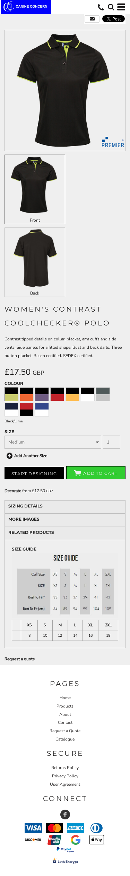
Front (35, 220)
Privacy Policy (65, 776)
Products (65, 706)
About (65, 714)
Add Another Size (30, 455)
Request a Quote (65, 731)
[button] (110, 6)
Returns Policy (65, 767)
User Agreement (65, 784)
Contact (65, 722)
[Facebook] (65, 814)
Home (65, 698)
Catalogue (65, 739)
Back (34, 293)
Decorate (13, 491)
